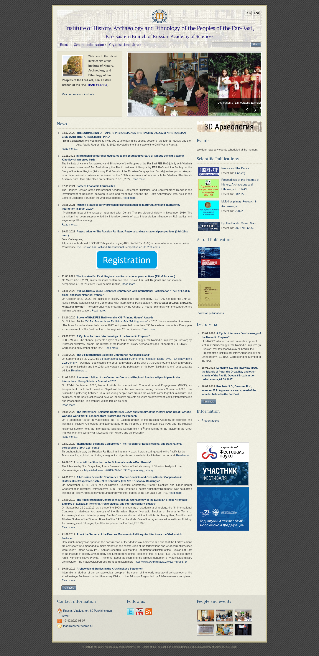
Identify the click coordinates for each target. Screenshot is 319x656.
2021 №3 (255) (244, 228)
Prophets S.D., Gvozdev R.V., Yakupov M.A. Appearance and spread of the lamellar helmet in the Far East (229, 390)
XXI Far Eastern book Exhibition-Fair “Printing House (116, 321)
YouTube (139, 611)
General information (89, 44)
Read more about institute (78, 94)
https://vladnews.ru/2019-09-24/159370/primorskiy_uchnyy (118, 470)
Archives (69, 587)
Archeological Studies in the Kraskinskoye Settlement (110, 568)
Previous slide (247, 109)
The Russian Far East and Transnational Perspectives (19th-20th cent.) (118, 247)
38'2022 (239, 194)
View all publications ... (212, 313)
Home (64, 44)
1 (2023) (240, 173)
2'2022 (239, 211)
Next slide (255, 109)
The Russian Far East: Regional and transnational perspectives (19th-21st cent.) (125, 276)
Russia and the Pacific (235, 168)
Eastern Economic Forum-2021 (96, 186)
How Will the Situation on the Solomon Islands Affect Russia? (114, 462)
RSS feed (148, 611)
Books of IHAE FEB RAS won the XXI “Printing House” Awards (115, 317)
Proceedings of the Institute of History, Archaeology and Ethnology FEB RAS (240, 184)
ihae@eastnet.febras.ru (77, 626)
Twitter (130, 611)
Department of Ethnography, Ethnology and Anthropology (163, 105)
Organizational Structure (127, 44)
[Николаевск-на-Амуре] (206, 635)
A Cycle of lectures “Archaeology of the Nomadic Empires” (113, 336)
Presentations (210, 420)
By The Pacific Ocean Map (238, 223)
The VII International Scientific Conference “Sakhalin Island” (113, 354)
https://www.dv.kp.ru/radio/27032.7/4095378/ (161, 561)
